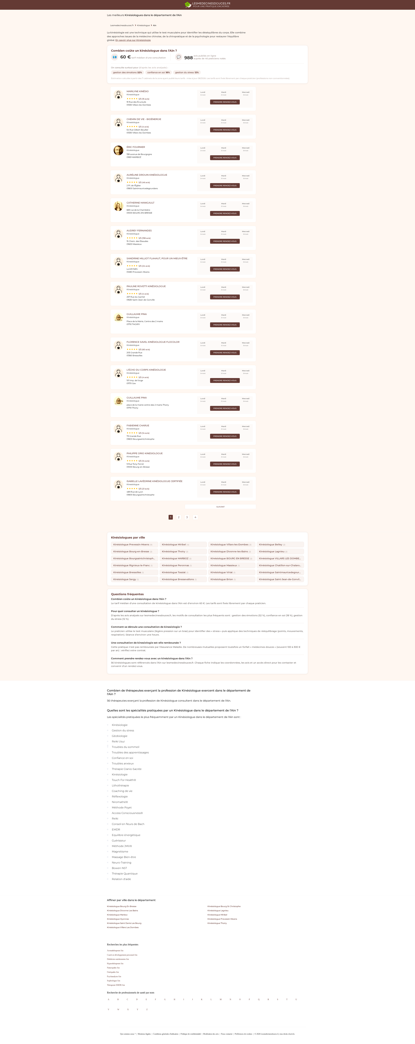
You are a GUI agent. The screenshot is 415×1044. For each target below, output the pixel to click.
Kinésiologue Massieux (225, 565)
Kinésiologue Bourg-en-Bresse (132, 551)
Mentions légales (144, 1034)
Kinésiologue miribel (217, 915)
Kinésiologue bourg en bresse (121, 906)
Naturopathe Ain (113, 968)
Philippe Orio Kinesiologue (145, 453)
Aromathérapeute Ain (115, 950)
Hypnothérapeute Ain (115, 963)
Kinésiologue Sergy (126, 579)
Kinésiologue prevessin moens (222, 919)
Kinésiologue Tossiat (175, 572)
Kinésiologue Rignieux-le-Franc (133, 565)
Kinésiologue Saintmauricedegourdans (281, 572)
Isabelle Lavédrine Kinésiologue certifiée (154, 481)
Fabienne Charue (138, 425)
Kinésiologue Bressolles (128, 572)
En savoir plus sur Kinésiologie (133, 40)
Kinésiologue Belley (272, 544)
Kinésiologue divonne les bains (122, 910)
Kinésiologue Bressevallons (179, 579)
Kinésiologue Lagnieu (273, 551)
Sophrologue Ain (113, 981)
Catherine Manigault (140, 202)
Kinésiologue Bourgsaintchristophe (135, 558)
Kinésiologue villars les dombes (123, 927)
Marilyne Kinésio (138, 91)
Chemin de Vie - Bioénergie (144, 119)
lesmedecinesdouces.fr (122, 25)
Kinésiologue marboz (117, 915)
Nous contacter (226, 1034)
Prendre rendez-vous (225, 102)
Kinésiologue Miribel (175, 544)
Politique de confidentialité (191, 1034)
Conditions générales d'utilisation (165, 1034)
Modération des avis (211, 1034)
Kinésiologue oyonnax (118, 919)
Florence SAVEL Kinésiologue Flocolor (153, 341)
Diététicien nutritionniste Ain (118, 959)
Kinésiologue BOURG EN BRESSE (231, 558)
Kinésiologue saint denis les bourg (124, 923)
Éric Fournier (136, 147)
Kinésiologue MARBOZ (176, 558)
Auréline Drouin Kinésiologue (147, 174)
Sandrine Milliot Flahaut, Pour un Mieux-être (157, 258)
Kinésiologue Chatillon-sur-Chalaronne (281, 565)
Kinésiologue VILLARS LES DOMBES (281, 558)
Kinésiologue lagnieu (218, 910)
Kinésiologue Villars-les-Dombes (231, 544)
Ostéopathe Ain (113, 972)
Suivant (220, 507)
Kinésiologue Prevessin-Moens (132, 544)
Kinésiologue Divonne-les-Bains (231, 551)
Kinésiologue (143, 25)
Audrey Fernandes (139, 230)
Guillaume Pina (137, 314)
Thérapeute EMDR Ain (116, 985)
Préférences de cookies (243, 1034)
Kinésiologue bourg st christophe (224, 906)
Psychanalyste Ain (114, 976)
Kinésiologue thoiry (217, 923)
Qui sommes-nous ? (128, 1034)
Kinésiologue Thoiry (175, 551)
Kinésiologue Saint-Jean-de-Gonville (281, 579)
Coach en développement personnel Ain (122, 955)
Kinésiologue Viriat (223, 572)
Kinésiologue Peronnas (177, 565)
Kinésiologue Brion (223, 579)
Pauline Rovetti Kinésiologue (146, 286)
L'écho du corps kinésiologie (146, 369)
